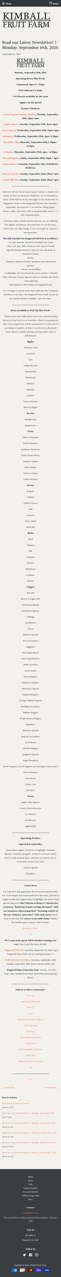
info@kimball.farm (30, 1213)
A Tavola (30, 996)
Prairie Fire (30, 1055)
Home (30, 1177)
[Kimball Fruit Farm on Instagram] (36, 1255)
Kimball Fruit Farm (38, 1265)
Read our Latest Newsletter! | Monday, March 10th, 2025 (29, 1152)
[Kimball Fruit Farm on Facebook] (30, 1255)
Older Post (10, 1088)
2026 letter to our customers (16, 1103)
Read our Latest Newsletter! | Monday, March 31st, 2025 (29, 1123)
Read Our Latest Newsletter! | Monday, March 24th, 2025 (29, 1133)
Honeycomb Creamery (30, 1037)
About (30, 1180)
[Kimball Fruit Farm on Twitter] (24, 1255)
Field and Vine (30, 1025)
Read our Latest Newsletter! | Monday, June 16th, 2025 (28, 1113)
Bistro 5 (30, 1007)
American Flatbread (30, 1001)
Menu (8, 4)
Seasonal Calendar (30, 1192)
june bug (30, 1031)
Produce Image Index (30, 1195)
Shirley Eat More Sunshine (30, 1061)
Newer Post (50, 1088)
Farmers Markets (30, 1188)
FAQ (30, 1079)
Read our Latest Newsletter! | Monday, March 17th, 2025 (29, 1143)
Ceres (30, 1013)
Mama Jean (30, 1043)
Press (30, 1199)
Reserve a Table (30, 928)
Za (30, 1067)
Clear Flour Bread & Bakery (30, 1019)
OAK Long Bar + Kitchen (30, 1049)
